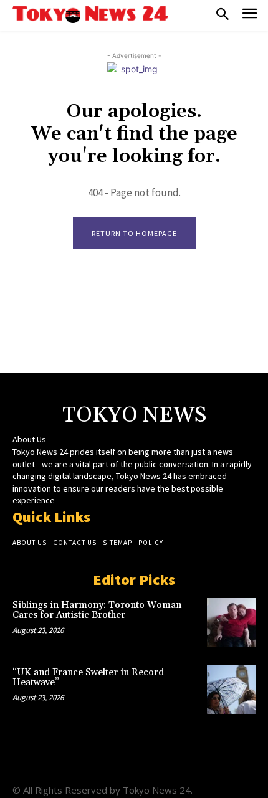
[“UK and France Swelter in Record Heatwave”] (231, 689)
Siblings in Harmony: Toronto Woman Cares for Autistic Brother (96, 610)
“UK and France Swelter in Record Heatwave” (88, 678)
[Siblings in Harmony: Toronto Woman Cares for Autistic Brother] (231, 622)
